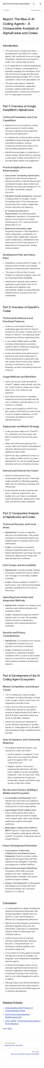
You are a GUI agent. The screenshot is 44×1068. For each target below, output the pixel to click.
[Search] (33, 4)
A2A (10, 1028)
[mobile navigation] (40, 3)
